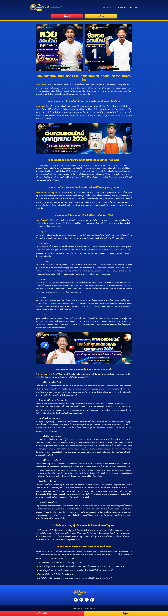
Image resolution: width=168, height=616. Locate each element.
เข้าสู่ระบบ (101, 16)
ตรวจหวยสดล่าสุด (120, 7)
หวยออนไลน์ (107, 7)
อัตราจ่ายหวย (134, 7)
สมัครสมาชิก (67, 16)
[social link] (76, 600)
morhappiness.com (89, 608)
